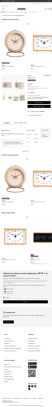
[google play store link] (32, 363)
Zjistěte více (8, 322)
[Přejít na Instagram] (32, 386)
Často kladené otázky (9, 379)
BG (3, 402)
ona (3, 6)
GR (6, 402)
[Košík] (51, 9)
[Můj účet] (45, 9)
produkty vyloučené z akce (8, 282)
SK (13, 402)
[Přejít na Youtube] (35, 386)
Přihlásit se (25, 301)
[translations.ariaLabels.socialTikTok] (29, 389)
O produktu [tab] (6, 122)
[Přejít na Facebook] (29, 386)
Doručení (6, 369)
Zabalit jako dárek (8, 376)
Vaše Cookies (33, 398)
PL (10, 402)
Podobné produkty (39, 102)
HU (8, 402)
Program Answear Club (33, 348)
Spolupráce (6, 343)
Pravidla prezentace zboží (34, 346)
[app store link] (32, 367)
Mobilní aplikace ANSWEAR (34, 350)
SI (12, 402)
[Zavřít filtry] (49, 1)
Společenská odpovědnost (10, 346)
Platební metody (7, 371)
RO (11, 402)
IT (9, 402)
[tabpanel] (26, 139)
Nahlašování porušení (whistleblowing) (12, 348)
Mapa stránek (41, 398)
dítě (3, 9)
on (6, 6)
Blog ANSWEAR (31, 343)
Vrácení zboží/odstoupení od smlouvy (12, 366)
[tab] (21, 122)
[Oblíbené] (48, 9)
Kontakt (6, 381)
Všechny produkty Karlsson (39, 106)
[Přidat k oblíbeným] (27, 24)
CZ (5, 402)
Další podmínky (31, 341)
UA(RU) (16, 402)
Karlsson (29, 75)
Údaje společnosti (26, 398)
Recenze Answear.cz (8, 341)
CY (4, 402)
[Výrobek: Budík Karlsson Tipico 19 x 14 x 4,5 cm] (15, 236)
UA (14, 402)
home (3, 12)
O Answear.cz (7, 338)
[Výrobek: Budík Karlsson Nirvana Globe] (15, 43)
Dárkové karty (7, 374)
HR (7, 402)
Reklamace (6, 364)
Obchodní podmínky (32, 338)
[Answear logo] (22, 9)
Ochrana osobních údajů (9, 350)
